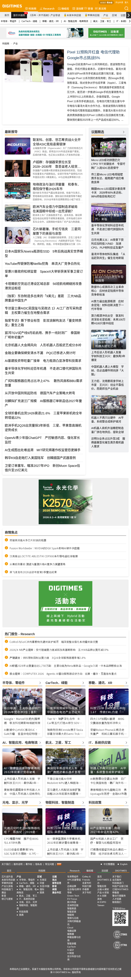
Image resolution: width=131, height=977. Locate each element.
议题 (123, 15)
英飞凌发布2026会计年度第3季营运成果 (33, 572)
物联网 (70, 915)
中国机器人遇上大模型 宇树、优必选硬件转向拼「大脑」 (107, 370)
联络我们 (116, 902)
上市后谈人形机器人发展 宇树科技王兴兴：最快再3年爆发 (108, 356)
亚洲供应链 (72, 905)
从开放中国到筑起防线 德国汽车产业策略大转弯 (40, 393)
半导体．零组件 (8, 21)
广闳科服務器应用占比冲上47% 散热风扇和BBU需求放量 (43, 383)
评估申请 (119, 2)
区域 (114, 15)
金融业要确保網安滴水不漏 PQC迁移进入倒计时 (40, 353)
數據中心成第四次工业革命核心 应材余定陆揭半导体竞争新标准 (107, 291)
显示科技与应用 (74, 958)
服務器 (70, 934)
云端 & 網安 (103, 889)
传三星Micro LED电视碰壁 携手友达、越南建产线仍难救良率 (108, 178)
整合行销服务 (119, 895)
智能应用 (101, 886)
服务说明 (18, 864)
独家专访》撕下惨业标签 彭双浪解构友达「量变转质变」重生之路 (43, 323)
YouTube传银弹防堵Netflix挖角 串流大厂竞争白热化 (42, 263)
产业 (105, 15)
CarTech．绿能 (29, 21)
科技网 (32, 8)
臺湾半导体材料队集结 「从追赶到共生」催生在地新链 (108, 256)
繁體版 (103, 2)
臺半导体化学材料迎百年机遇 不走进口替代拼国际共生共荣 (43, 371)
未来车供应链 (74, 15)
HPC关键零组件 (74, 881)
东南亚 (43, 879)
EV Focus (72, 899)
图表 (21, 915)
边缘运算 (71, 886)
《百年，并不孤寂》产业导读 (44, 15)
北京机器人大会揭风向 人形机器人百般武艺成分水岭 (43, 345)
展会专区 (56, 892)
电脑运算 (71, 930)
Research (48, 8)
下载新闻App (118, 908)
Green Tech (73, 895)
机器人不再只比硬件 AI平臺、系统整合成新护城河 (107, 419)
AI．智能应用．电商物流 (76, 21)
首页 (6, 15)
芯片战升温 (7, 876)
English (123, 864)
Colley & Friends (86, 878)
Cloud (70, 927)
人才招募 (116, 899)
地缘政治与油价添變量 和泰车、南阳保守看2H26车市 (57, 187)
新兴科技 (71, 902)
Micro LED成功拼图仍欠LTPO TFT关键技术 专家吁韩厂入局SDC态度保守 (108, 164)
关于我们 (6, 864)
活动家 (80, 8)
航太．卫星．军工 (102, 21)
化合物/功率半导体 (74, 891)
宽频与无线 (72, 918)
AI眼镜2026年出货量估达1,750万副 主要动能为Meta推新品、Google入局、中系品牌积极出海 (66, 666)
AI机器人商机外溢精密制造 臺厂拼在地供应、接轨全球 (108, 430)
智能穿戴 (71, 943)
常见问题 (49, 864)
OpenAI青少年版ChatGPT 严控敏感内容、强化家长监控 (42, 440)
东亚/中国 (44, 886)
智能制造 (71, 908)
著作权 (29, 864)
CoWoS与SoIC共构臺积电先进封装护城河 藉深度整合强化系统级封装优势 (54, 642)
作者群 (85, 889)
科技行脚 (86, 886)
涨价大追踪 (20, 14)
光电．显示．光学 (28, 902)
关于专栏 (86, 892)
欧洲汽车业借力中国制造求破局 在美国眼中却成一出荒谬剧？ (57, 209)
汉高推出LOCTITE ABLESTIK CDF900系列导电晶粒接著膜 (44, 556)
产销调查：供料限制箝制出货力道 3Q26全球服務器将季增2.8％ (48, 658)
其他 (99, 899)
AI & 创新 (102, 895)
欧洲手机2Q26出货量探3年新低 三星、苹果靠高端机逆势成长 (43, 428)
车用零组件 (72, 876)
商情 (54, 889)
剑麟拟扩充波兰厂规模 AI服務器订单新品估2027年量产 (43, 403)
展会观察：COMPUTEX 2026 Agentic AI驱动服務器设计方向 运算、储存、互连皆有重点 (63, 674)
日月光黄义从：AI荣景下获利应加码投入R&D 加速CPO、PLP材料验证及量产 (107, 243)
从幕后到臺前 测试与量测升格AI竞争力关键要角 (38, 564)
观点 (54, 879)
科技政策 (23, 911)
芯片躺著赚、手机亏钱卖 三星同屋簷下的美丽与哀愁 (57, 231)
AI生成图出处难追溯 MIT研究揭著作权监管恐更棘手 (43, 450)
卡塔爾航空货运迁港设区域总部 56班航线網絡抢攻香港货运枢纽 (43, 286)
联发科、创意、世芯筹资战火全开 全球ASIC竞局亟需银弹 (58, 142)
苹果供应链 (94, 15)
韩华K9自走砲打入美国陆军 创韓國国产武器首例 (40, 458)
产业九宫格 (7, 886)
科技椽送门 (7, 889)
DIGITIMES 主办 (104, 881)
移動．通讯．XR (50, 21)
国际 (42, 889)
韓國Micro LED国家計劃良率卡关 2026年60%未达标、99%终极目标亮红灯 (108, 192)
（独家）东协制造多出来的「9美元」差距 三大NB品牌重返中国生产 (43, 298)
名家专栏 (86, 883)
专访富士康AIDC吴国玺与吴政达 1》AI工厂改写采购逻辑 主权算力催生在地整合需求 (43, 311)
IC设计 (70, 950)
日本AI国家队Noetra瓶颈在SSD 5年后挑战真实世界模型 (44, 254)
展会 (4, 892)
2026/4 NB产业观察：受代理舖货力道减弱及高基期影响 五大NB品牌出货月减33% (59, 650)
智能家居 (71, 911)
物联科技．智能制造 (27, 907)
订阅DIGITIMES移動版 (120, 891)
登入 (126, 2)
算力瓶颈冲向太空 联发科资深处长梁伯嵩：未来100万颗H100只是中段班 (108, 319)
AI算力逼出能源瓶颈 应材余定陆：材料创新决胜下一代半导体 (107, 305)
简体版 (109, 2)
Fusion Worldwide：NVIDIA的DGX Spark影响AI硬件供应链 (45, 548)
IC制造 (70, 953)
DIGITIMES (121, 870)
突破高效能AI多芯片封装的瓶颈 (28, 540)
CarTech (71, 946)
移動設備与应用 (74, 939)
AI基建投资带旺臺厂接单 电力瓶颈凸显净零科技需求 (43, 361)
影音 (89, 8)
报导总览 (56, 883)
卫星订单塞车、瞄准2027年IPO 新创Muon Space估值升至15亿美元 (42, 468)
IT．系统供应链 (27, 899)
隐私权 (38, 864)
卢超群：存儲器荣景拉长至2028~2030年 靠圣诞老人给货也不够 (57, 164)
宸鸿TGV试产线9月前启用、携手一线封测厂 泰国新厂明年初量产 (42, 335)
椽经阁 (65, 8)
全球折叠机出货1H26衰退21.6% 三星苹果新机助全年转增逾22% (43, 415)
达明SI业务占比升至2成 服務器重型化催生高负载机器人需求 (108, 442)
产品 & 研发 (103, 892)
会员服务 (116, 879)
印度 (42, 883)
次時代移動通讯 (74, 923)
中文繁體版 (109, 864)
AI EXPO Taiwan (101, 904)
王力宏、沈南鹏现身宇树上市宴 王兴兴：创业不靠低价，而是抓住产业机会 (107, 385)
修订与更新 (7, 899)
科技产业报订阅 (120, 886)
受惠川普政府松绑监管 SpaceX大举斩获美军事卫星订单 (44, 274)
